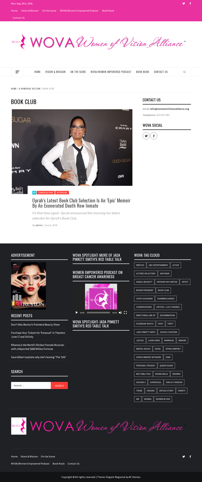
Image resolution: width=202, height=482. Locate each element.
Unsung (151, 390)
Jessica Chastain (168, 332)
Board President (144, 290)
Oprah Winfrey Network (148, 357)
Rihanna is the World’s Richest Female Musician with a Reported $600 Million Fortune (37, 347)
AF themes (134, 477)
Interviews (62, 192)
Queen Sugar (166, 365)
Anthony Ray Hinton (167, 281)
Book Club (163, 290)
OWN (168, 357)
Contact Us (19, 17)
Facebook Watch (144, 323)
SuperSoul (155, 382)
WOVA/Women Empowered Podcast (79, 10)
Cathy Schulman (144, 298)
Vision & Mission (30, 10)
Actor (175, 265)
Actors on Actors (145, 273)
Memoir (182, 340)
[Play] (76, 312)
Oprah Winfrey (173, 348)
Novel (158, 348)
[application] (101, 300)
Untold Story (166, 390)
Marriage (169, 340)
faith (160, 323)
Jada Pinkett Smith (145, 332)
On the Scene (49, 10)
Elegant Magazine (115, 477)
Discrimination (167, 315)
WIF (138, 399)
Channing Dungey (166, 298)
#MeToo (140, 265)
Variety (181, 390)
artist (185, 281)
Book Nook (108, 10)
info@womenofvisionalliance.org (169, 108)
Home (14, 10)
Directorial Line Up (145, 315)
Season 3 (141, 382)
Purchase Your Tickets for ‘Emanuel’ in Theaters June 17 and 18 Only (38, 335)
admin (39, 225)
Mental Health (143, 348)
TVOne (139, 390)
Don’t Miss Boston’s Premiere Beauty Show (35, 324)
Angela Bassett (144, 281)
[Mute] (120, 312)
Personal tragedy (145, 365)
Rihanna (176, 373)
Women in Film (163, 399)
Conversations (45, 192)
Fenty (170, 323)
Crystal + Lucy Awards (168, 306)
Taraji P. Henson (174, 382)
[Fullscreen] (125, 312)
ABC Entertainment (158, 265)
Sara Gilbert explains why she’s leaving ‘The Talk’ (38, 357)
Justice (140, 340)
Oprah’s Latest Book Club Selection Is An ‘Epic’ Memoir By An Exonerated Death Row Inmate (81, 203)
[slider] (98, 312)
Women (147, 399)
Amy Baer (164, 273)
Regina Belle (161, 373)
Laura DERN (154, 340)
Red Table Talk (143, 373)
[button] (101, 299)
